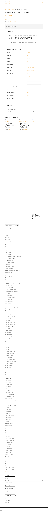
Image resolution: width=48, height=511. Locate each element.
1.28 (28, 92)
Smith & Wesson (10, 460)
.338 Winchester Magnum (12, 291)
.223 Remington (10, 392)
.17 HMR (8, 239)
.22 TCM (8, 254)
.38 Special (9, 398)
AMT (7, 407)
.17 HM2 (8, 237)
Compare (7, 19)
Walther (8, 465)
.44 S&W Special (10, 312)
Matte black (29, 73)
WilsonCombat (10, 469)
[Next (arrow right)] (1, 510)
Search (17, 225)
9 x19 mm (9, 365)
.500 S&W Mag (9, 340)
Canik (7, 421)
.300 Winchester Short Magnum (13, 283)
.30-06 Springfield (10, 276)
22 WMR (8, 342)
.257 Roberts (9, 264)
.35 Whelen (9, 293)
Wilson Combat (10, 467)
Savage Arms (9, 454)
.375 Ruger (9, 299)
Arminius (8, 411)
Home (6, 9)
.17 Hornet (8, 241)
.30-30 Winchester (10, 278)
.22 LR (8, 380)
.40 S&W (9, 373)
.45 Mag (8, 320)
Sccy (7, 456)
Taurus (8, 462)
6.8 (27, 64)
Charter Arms (9, 425)
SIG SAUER (9, 458)
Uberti (8, 464)
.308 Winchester (10, 394)
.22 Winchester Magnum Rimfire (13, 256)
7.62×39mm (9, 357)
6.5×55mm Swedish (10, 349)
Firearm (9, 9)
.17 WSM (8, 245)
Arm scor (8, 409)
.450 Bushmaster (10, 326)
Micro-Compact (30, 70)
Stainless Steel (30, 76)
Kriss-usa (9, 448)
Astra (8, 413)
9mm (8, 371)
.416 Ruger (9, 309)
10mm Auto (9, 384)
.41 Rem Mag (9, 305)
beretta (8, 417)
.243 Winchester (10, 260)
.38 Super (8, 303)
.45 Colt (8, 318)
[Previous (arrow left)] (0, 510)
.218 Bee (8, 248)
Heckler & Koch (10, 438)
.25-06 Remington (10, 262)
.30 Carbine (9, 274)
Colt (7, 429)
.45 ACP (28, 58)
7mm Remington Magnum (12, 361)
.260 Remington (10, 266)
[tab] (24, 25)
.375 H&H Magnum (10, 297)
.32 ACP (8, 388)
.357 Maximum (9, 295)
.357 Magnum (10, 396)
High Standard (10, 440)
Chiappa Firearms (10, 427)
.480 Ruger (9, 336)
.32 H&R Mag (9, 285)
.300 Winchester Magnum (12, 281)
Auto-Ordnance (10, 415)
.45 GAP (8, 390)
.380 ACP (9, 376)
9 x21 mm (8, 367)
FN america (9, 434)
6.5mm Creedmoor (10, 351)
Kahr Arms (9, 442)
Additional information (11, 26)
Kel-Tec (8, 444)
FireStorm (9, 432)
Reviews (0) (8, 28)
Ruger (8, 452)
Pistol (13, 9)
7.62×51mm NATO (10, 359)
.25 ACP (8, 382)
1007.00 (28, 55)
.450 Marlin (9, 328)
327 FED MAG (9, 343)
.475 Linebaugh (10, 334)
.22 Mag (8, 252)
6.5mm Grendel (10, 353)
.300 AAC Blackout (10, 279)
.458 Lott (8, 332)
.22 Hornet (8, 250)
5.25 (28, 95)
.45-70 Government (10, 324)
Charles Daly (9, 423)
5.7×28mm (8, 347)
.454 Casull (9, 330)
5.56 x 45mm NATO (11, 400)
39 (27, 98)
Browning (9, 419)
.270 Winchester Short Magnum (13, 270)
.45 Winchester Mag (10, 322)
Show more (7, 402)
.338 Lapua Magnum (11, 289)
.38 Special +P (9, 301)
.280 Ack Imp (9, 272)
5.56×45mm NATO (10, 345)
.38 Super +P (9, 386)
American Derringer (11, 405)
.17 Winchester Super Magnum (13, 243)
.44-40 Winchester (10, 316)
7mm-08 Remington (11, 363)
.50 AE (8, 338)
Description (8, 24)
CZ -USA (8, 431)
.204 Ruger (9, 247)
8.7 (27, 89)
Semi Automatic (30, 67)
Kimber (28, 52)
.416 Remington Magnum (12, 307)
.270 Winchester (10, 268)
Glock (8, 436)
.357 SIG (8, 378)
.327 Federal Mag (10, 287)
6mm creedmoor (10, 355)
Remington (9, 450)
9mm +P (8, 369)
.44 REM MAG (9, 311)
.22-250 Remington (10, 258)
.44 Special (9, 314)
